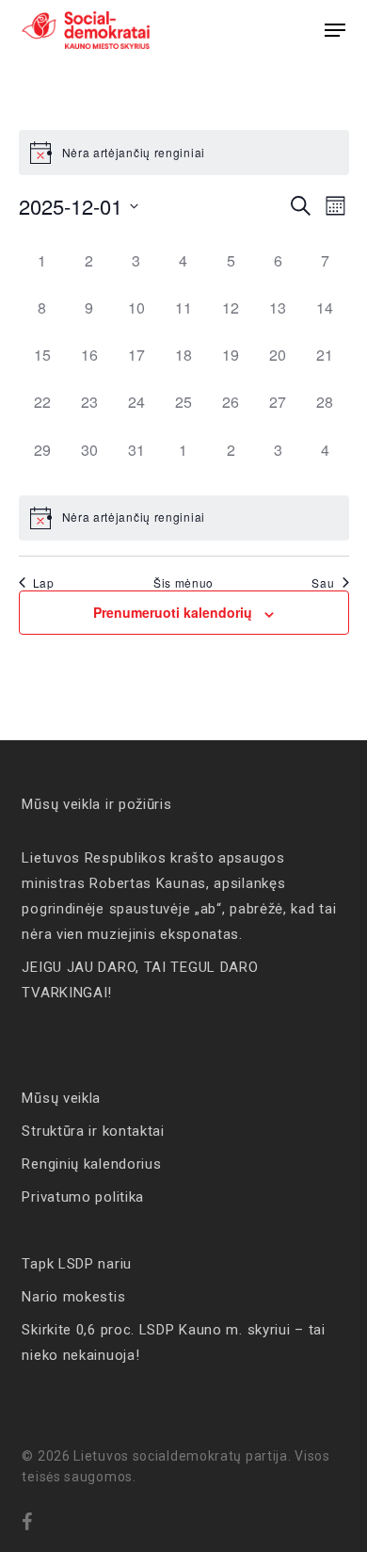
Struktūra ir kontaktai (93, 1131)
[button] (335, 30)
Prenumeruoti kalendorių (172, 612)
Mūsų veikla (61, 1098)
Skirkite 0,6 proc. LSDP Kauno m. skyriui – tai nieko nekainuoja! (173, 1342)
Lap (44, 582)
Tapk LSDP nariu (77, 1263)
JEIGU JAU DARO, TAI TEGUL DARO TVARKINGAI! (140, 980)
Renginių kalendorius (91, 1164)
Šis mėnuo (183, 582)
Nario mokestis (73, 1296)
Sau (322, 582)
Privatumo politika (83, 1196)
